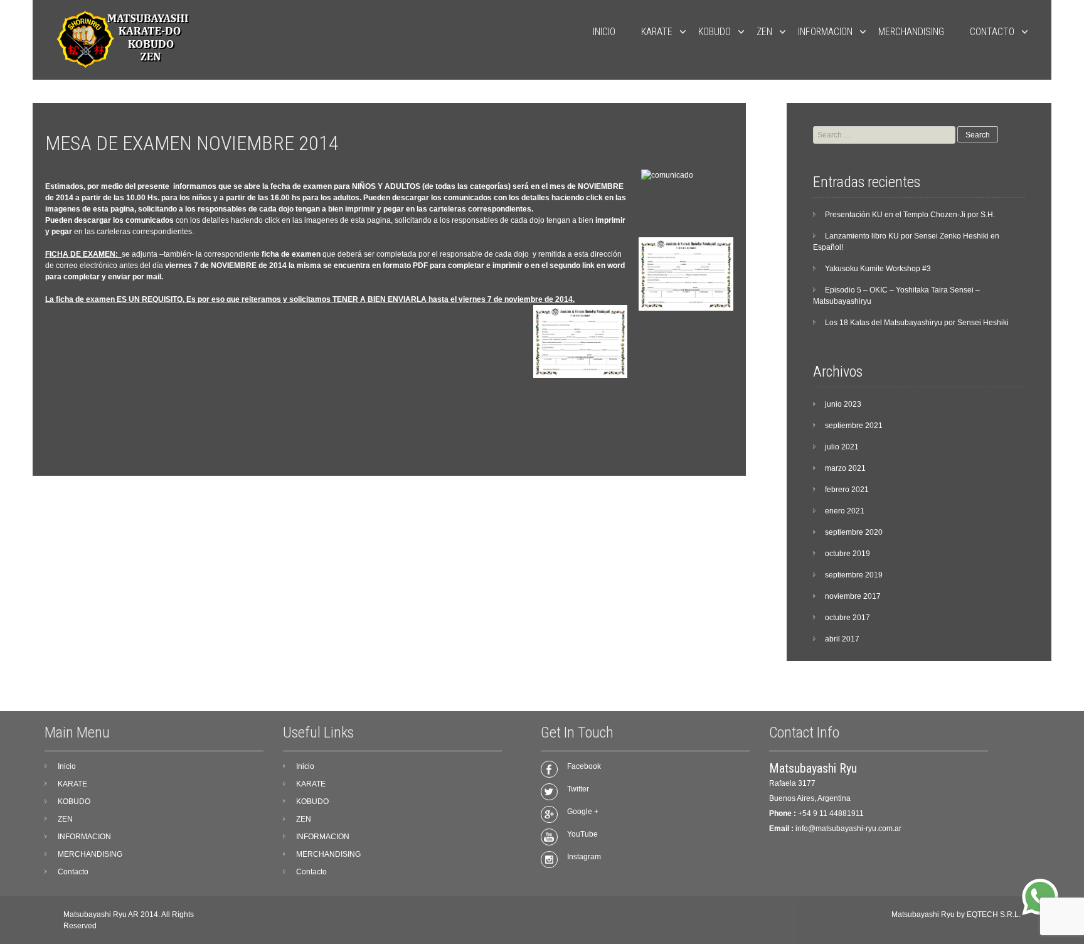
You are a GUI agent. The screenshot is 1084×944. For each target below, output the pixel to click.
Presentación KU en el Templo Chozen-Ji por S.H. (910, 214)
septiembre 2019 (854, 575)
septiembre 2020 (854, 532)
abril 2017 (842, 639)
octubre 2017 (847, 617)
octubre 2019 (847, 553)
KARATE (656, 32)
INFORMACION (825, 32)
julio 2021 (842, 446)
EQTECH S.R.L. (994, 914)
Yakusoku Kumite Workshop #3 (878, 268)
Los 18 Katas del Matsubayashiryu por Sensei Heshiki (917, 322)
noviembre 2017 (853, 596)
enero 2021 (844, 511)
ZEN (764, 32)
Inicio (604, 32)
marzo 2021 (845, 468)
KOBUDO (714, 32)
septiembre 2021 (854, 425)
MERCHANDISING (911, 32)
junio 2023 (843, 404)
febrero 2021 (847, 489)
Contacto (992, 32)
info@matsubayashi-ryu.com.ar (848, 828)
